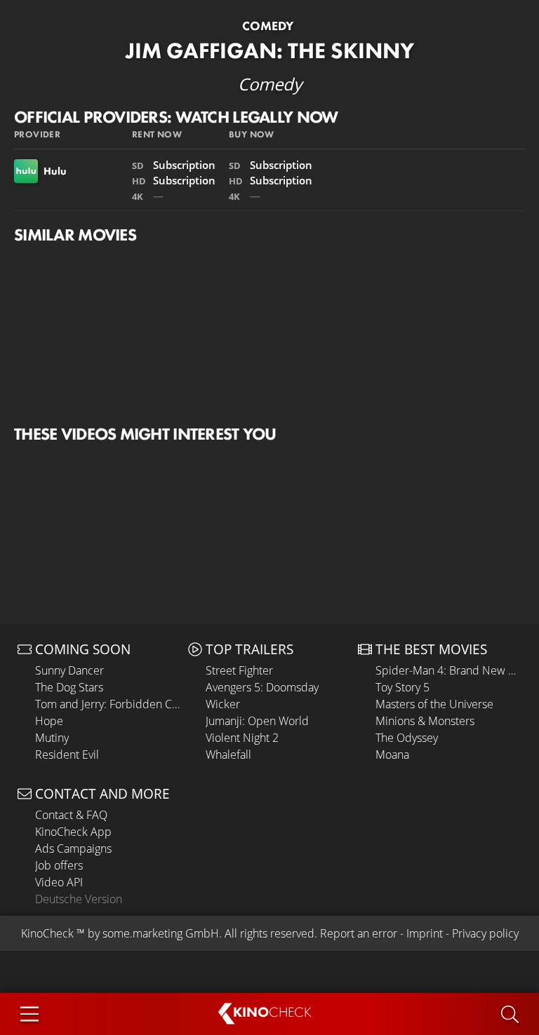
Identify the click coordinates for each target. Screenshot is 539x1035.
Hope (49, 721)
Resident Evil (67, 755)
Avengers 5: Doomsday (262, 687)
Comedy (267, 26)
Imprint (424, 933)
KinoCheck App (73, 832)
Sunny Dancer (69, 670)
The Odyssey (406, 738)
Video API (59, 882)
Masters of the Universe (434, 704)
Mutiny (52, 738)
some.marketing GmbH (160, 933)
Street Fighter (239, 670)
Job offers (59, 865)
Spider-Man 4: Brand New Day (448, 670)
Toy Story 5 (402, 687)
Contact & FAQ (71, 815)
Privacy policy (485, 933)
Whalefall (228, 755)
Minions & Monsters (424, 721)
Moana (392, 755)
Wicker (223, 704)
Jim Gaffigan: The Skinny (270, 50)
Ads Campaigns (73, 848)
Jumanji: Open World (257, 721)
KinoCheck (47, 933)
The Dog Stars (69, 687)
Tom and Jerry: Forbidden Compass (108, 704)
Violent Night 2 (242, 738)
